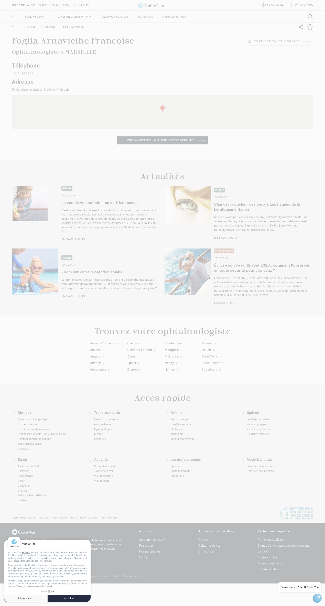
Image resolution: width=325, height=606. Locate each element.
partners (25, 552)
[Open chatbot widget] (317, 598)
